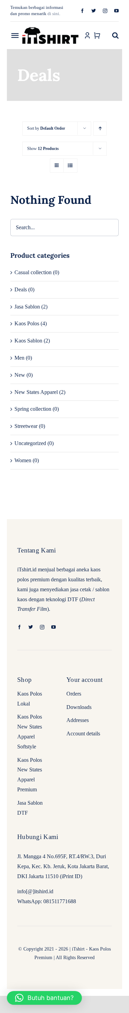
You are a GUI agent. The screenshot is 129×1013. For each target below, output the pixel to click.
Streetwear (25, 426)
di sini (53, 13)
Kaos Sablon (28, 341)
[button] (115, 35)
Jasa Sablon (27, 307)
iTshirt (78, 949)
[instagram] (105, 11)
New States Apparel (36, 392)
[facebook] (82, 11)
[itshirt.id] (50, 28)
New (19, 375)
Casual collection (33, 272)
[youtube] (116, 11)
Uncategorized (30, 443)
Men (19, 358)
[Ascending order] (100, 128)
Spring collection (32, 409)
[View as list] (70, 165)
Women (22, 460)
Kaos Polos (26, 323)
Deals (20, 289)
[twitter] (94, 11)
